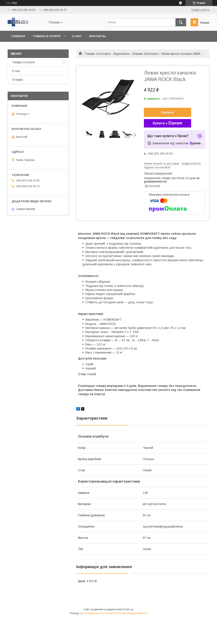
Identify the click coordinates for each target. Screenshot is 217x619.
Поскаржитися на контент (98, 613)
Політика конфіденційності (131, 613)
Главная (18, 36)
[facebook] (78, 409)
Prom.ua (129, 609)
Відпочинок (121, 53)
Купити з (160, 123)
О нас (77, 36)
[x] (82, 409)
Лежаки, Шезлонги (145, 53)
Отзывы (17, 79)
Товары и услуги (46, 36)
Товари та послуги (97, 53)
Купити (167, 112)
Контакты (97, 36)
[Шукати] (180, 22)
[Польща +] (26, 25)
